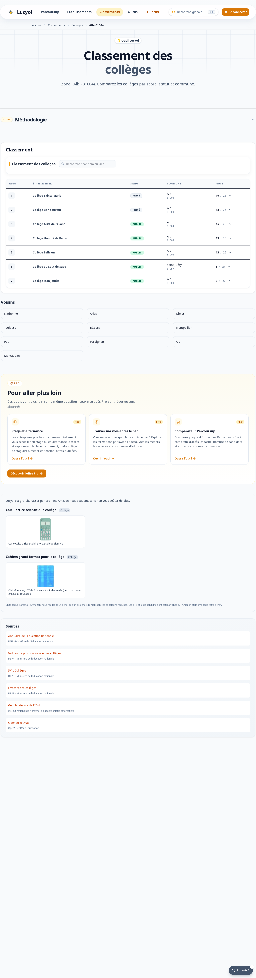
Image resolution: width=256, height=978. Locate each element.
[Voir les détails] (230, 195)
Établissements (79, 12)
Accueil (37, 25)
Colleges (77, 25)
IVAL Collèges (17, 670)
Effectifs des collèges (22, 688)
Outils (133, 12)
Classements (110, 12)
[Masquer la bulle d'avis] (252, 967)
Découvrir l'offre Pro (25, 473)
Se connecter (238, 12)
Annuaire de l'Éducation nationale (31, 636)
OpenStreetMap (19, 723)
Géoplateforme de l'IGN (24, 705)
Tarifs (154, 12)
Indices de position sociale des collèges (34, 653)
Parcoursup (50, 12)
